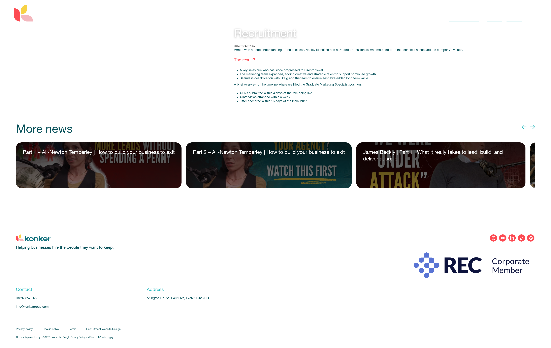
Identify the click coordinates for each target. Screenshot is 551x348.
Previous (524, 127)
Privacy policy (24, 329)
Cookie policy (51, 329)
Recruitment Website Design (103, 329)
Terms (73, 329)
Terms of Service (98, 337)
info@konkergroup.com (32, 307)
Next (532, 127)
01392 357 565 (26, 298)
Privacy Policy (78, 337)
